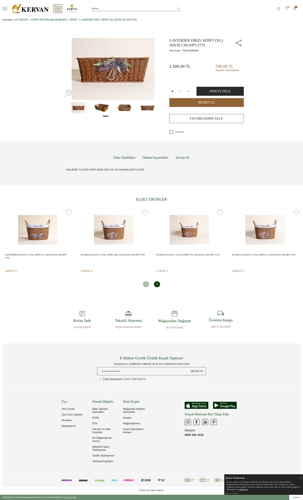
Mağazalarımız (132, 423)
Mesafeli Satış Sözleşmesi (100, 448)
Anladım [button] (296, 497)
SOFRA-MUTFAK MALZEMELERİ (49, 19)
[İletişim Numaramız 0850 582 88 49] (222, 422)
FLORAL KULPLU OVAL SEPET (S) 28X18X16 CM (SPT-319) (188, 254)
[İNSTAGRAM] (188, 422)
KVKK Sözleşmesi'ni (112, 379)
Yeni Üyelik (68, 408)
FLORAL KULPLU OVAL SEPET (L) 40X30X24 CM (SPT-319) (263, 254)
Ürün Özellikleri (124, 157)
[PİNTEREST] (214, 422)
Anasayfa (7, 19)
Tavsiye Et (179, 132)
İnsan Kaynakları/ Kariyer (133, 431)
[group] (113, 69)
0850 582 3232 (194, 434)
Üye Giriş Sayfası (72, 414)
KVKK (95, 417)
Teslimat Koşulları (102, 461)
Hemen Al (206, 102)
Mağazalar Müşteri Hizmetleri (134, 410)
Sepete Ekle (220, 91)
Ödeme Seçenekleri (155, 157)
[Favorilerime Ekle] (69, 212)
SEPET (74, 19)
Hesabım (67, 420)
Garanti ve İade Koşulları (101, 431)
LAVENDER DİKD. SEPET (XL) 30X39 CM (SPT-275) (109, 19)
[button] (106, 116)
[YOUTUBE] (205, 422)
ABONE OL (196, 371)
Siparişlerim (69, 425)
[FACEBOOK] (196, 422)
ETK (94, 423)
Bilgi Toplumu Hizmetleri (100, 410)
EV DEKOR (21, 19)
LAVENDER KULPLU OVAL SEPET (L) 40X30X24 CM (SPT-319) (36, 256)
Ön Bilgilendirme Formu (102, 439)
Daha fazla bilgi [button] (69, 497)
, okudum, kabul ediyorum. (124, 379)
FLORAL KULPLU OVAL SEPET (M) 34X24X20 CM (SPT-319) (113, 254)
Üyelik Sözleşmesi (103, 455)
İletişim (127, 417)
